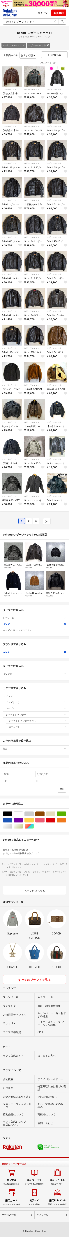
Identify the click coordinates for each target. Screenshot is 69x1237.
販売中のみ (12, 55)
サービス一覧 (9, 1214)
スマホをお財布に (34, 1202)
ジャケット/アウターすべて (22, 720)
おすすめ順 (27, 55)
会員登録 (59, 13)
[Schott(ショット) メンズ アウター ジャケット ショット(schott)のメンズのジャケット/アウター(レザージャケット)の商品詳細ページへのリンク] (34, 483)
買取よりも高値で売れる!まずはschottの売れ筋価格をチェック (21, 851)
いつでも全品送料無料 (34, 1182)
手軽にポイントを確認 (57, 1202)
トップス (10, 708)
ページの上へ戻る (34, 890)
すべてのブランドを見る (34, 979)
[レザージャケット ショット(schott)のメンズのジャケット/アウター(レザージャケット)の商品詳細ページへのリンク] (57, 446)
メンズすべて (12, 702)
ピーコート (14, 726)
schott (6, 652)
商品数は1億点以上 (11, 1182)
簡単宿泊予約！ (57, 1182)
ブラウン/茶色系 (44, 814)
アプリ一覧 (42, 1214)
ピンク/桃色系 (44, 820)
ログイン (42, 13)
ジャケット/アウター (16, 714)
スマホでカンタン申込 (11, 1202)
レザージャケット (37, 45)
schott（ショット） (12, 45)
